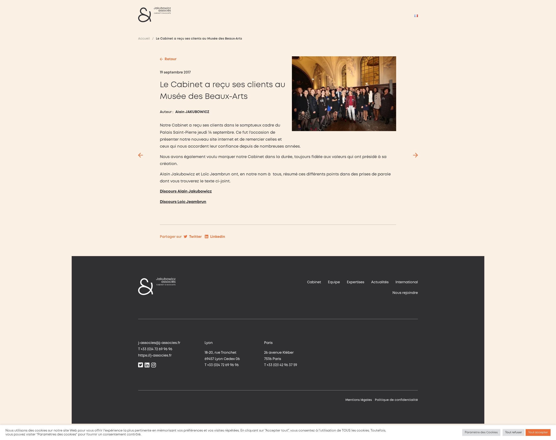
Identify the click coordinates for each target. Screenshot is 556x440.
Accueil (144, 38)
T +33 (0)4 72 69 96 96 (155, 349)
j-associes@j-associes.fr (159, 343)
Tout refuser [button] (513, 432)
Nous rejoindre (405, 293)
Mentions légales (358, 400)
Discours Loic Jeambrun (183, 202)
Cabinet (314, 282)
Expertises (355, 282)
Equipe (334, 282)
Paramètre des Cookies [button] (481, 432)
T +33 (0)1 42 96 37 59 (280, 365)
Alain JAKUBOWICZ (192, 112)
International (406, 282)
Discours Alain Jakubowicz (186, 191)
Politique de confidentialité (396, 400)
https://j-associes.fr (155, 355)
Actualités (380, 282)
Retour (171, 59)
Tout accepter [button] (538, 432)
